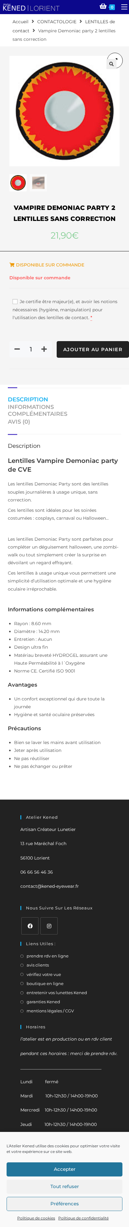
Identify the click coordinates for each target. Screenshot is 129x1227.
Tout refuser (64, 1186)
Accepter (64, 1169)
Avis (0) (19, 421)
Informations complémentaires (37, 410)
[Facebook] (30, 926)
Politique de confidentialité (83, 1218)
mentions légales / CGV (50, 1010)
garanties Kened (43, 1001)
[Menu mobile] (121, 7)
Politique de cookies (36, 1218)
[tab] (64, 400)
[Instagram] (49, 926)
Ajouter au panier (93, 349)
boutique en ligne (45, 983)
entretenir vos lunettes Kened (57, 992)
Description (28, 399)
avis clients (38, 964)
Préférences (64, 1204)
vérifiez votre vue (44, 974)
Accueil (20, 21)
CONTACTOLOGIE (56, 21)
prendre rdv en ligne (48, 955)
